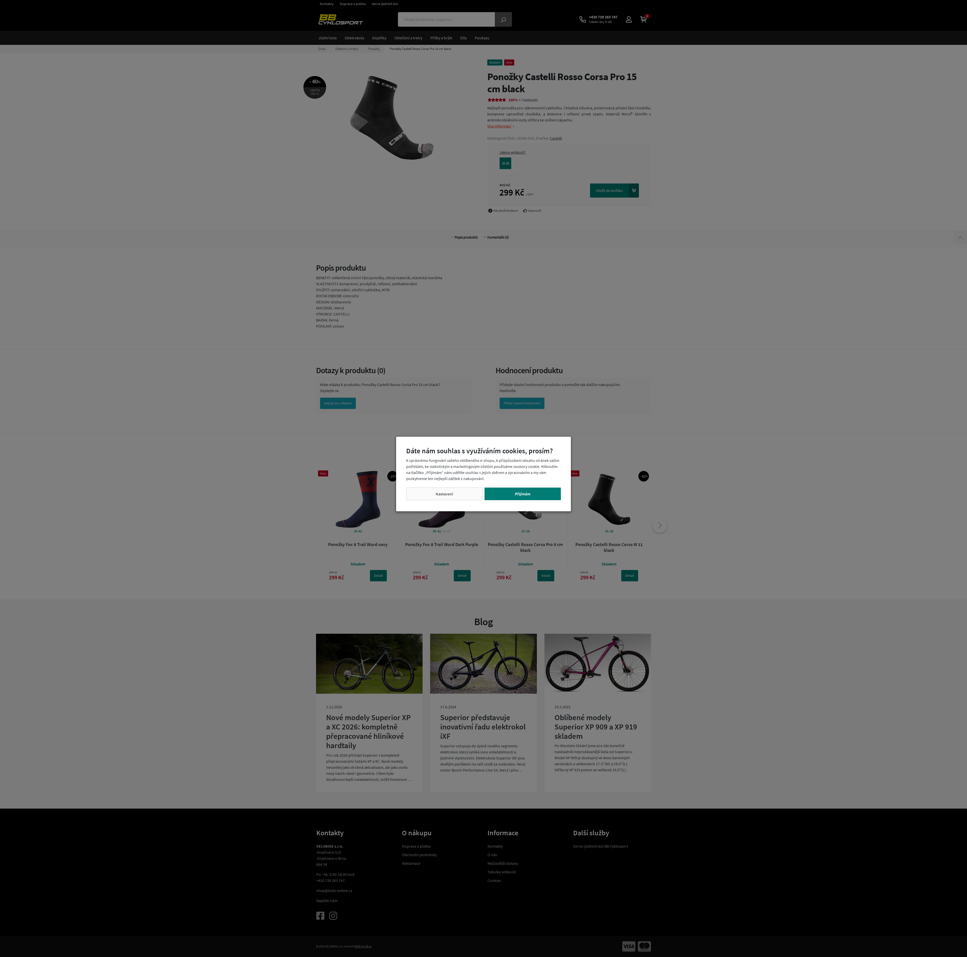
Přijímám (522, 493)
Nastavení (444, 493)
